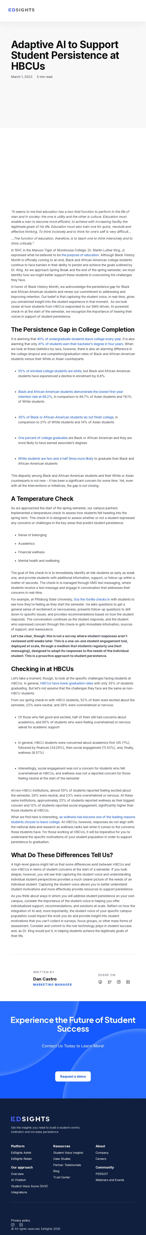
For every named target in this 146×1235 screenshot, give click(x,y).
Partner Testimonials (67, 1165)
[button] (133, 11)
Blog (56, 1171)
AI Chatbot (18, 1180)
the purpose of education (80, 255)
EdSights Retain (21, 1158)
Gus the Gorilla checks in (92, 599)
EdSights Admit (21, 1152)
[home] (21, 10)
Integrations (19, 1192)
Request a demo (73, 1076)
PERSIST (102, 1174)
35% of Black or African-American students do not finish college (66, 417)
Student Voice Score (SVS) (29, 1186)
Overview (17, 1174)
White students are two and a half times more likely (55, 458)
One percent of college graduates (43, 438)
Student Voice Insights (68, 1152)
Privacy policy (20, 1220)
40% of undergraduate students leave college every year (79, 339)
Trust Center (61, 1177)
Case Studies (62, 1158)
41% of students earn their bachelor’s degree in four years (80, 344)
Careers (101, 1158)
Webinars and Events (110, 1180)
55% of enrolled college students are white (50, 371)
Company (102, 1152)
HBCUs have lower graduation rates (66, 683)
